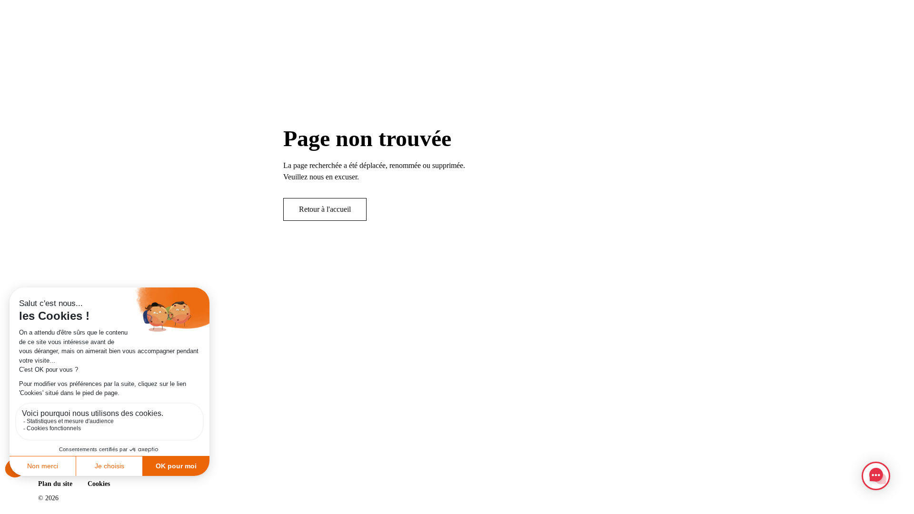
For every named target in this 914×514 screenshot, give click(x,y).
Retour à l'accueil (325, 209)
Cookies (99, 483)
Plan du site (55, 483)
